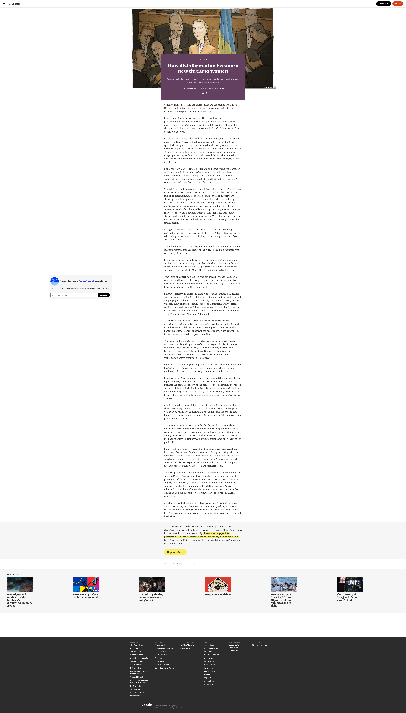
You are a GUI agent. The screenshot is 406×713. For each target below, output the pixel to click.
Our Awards (209, 661)
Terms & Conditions (161, 706)
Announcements (211, 648)
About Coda (209, 644)
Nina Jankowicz (190, 88)
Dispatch (175, 564)
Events (207, 674)
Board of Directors (211, 654)
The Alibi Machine (187, 644)
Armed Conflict (161, 644)
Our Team (208, 651)
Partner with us (210, 671)
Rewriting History (162, 664)
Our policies (209, 681)
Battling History (136, 667)
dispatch (220, 88)
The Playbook (135, 651)
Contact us (208, 684)
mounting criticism (228, 452)
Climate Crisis (160, 651)
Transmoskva (135, 689)
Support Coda (175, 552)
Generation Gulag (137, 692)
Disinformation (161, 654)
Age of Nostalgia (136, 664)
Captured (134, 648)
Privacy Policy (173, 706)
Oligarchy (159, 658)
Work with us (209, 664)
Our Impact (208, 658)
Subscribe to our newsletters (235, 646)
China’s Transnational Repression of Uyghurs (139, 681)
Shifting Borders (136, 661)
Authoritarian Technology (165, 648)
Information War (188, 564)
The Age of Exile (136, 644)
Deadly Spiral (185, 648)
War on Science (136, 654)
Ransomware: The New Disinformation (139, 672)
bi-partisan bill (179, 473)
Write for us (208, 667)
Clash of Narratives (137, 676)
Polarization (203, 59)
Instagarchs (135, 695)
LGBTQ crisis (135, 685)
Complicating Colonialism (140, 658)
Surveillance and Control (165, 667)
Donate (397, 4)
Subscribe (104, 295)
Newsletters (384, 4)
